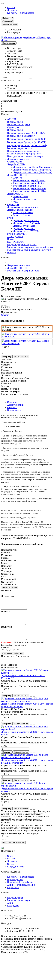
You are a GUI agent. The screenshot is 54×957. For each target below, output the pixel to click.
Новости (11, 252)
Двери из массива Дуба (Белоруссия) (32, 169)
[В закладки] (31, 696)
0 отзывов (7, 359)
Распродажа (13, 905)
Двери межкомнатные (18, 159)
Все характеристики (11, 372)
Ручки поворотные (17, 234)
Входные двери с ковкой (19, 148)
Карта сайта (13, 887)
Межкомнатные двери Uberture (29, 183)
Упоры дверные (15, 236)
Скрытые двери (15, 161)
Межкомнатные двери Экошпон (29, 188)
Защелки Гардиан (22, 215)
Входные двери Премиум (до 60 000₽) (26, 142)
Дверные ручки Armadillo (26, 220)
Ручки (10, 218)
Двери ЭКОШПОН (17, 175)
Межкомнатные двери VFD (27, 185)
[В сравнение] (34, 696)
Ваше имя (6, 590)
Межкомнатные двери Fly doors (29, 180)
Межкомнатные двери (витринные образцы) (30, 247)
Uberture (5, 315)
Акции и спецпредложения (21, 884)
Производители (15, 879)
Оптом (10, 864)
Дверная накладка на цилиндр (22, 207)
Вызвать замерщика (11, 296)
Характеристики (15, 405)
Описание (12, 402)
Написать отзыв (9, 587)
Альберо (17, 177)
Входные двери (15, 122)
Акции (10, 903)
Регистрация (13, 32)
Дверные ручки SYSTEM (26, 231)
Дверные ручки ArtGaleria (26, 223)
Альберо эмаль (20, 196)
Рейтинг (5, 647)
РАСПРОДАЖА (15, 242)
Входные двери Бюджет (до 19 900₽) (26, 133)
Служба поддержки (11, 871)
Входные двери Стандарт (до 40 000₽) (26, 139)
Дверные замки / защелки (20, 210)
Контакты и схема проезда (20, 13)
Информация (8, 851)
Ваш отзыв (6, 627)
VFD (15, 201)
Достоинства (7, 596)
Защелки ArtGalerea (23, 212)
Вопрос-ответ (14, 410)
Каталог (5, 892)
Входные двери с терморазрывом (24, 153)
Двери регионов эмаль (24, 199)
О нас (10, 856)
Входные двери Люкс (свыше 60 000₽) (27, 145)
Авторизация (14, 29)
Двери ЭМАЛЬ (15, 193)
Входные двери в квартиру (21, 136)
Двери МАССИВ (16, 164)
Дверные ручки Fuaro (24, 226)
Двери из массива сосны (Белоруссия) (32, 172)
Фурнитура (13, 127)
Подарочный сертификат (20, 882)
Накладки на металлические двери (25, 156)
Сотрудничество (15, 866)
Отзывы (12, 407)
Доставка (12, 10)
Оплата (11, 7)
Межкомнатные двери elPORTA (29, 191)
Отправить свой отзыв (12, 653)
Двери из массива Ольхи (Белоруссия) (32, 167)
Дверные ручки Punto (24, 228)
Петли (10, 239)
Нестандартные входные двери (23, 151)
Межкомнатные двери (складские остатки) (29, 250)
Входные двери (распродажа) (22, 244)
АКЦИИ (11, 119)
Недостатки (7, 611)
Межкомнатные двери (18, 124)
